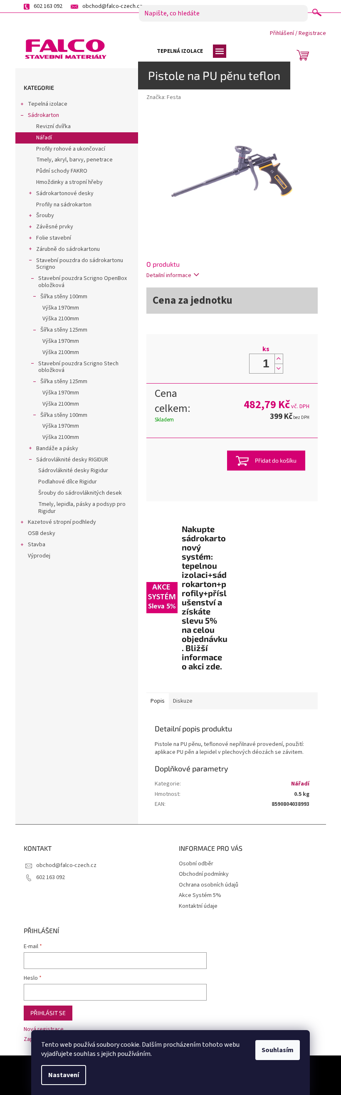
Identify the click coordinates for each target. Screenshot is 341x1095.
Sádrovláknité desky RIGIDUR (72, 460)
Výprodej (39, 556)
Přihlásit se (48, 1012)
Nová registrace (44, 1029)
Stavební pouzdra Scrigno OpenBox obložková (82, 282)
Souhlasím (278, 1050)
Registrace (312, 33)
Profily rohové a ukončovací (70, 149)
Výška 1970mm (60, 308)
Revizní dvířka (53, 126)
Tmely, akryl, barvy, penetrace (74, 160)
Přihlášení (282, 33)
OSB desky (41, 533)
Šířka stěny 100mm (63, 296)
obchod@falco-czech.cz (66, 865)
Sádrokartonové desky (65, 193)
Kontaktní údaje (198, 906)
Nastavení (63, 1075)
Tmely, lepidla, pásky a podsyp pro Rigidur (82, 507)
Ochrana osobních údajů (208, 885)
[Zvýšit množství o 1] (278, 359)
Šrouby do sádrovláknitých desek (80, 493)
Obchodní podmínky (204, 874)
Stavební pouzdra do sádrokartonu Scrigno (79, 264)
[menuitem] (179, 51)
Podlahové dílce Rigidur (67, 482)
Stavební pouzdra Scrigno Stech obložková (78, 367)
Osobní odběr (196, 864)
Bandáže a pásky (57, 448)
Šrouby (45, 215)
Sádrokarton (43, 115)
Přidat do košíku (276, 460)
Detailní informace (168, 275)
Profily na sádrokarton (63, 205)
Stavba (36, 544)
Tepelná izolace (47, 104)
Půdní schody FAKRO (61, 171)
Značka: (163, 97)
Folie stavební (53, 238)
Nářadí (44, 138)
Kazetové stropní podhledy (62, 522)
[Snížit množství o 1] (278, 368)
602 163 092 (50, 877)
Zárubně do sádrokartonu (68, 249)
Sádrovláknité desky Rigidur (73, 470)
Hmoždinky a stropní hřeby (69, 182)
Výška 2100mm (60, 319)
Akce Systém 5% (200, 895)
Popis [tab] (158, 701)
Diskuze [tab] (183, 701)
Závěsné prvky (54, 227)
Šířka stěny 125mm (63, 330)
